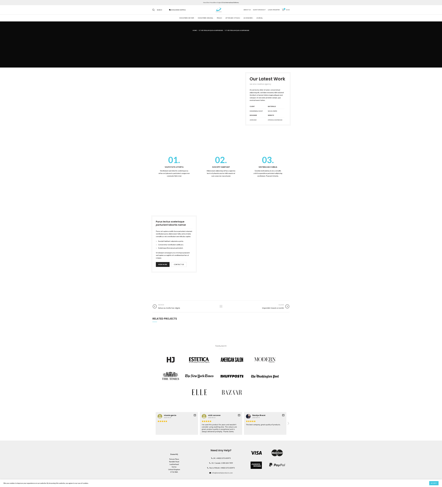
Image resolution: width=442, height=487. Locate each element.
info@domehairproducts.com (222, 473)
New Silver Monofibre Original (212, 2)
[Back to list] (221, 306)
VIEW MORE (162, 264)
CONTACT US (179, 264)
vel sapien (164, 231)
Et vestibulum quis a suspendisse (211, 30)
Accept (434, 483)
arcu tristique (177, 253)
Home (195, 30)
